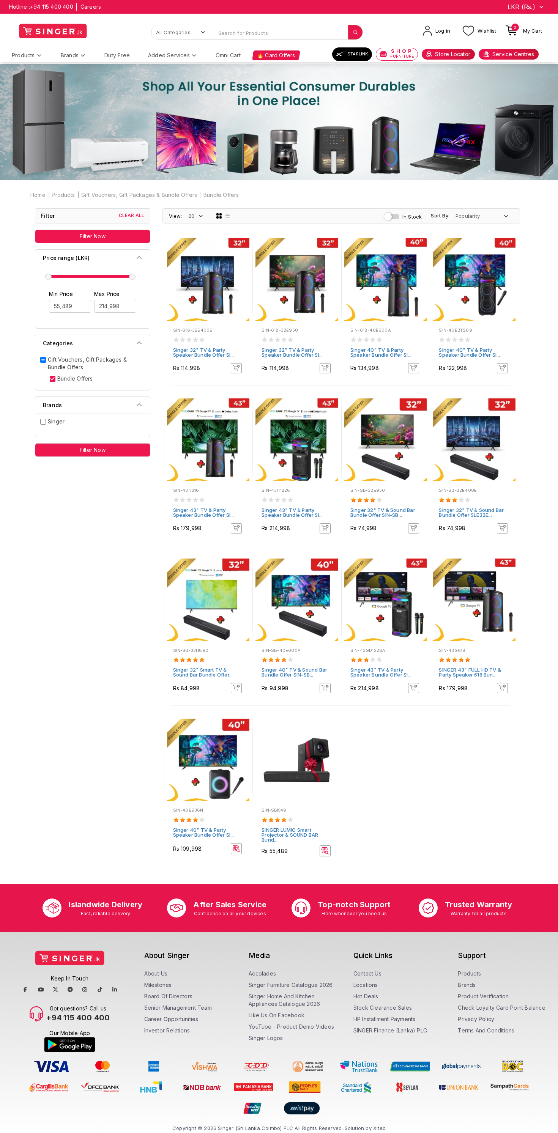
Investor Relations (167, 1030)
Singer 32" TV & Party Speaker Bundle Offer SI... (203, 352)
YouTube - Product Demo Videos (291, 1026)
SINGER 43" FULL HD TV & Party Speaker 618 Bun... (470, 672)
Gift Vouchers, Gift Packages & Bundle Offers (139, 195)
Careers (90, 6)
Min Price (61, 294)
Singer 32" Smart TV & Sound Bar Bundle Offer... (203, 672)
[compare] (241, 260)
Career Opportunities (171, 1019)
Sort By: (440, 215)
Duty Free (117, 55)
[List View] (227, 215)
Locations (365, 985)
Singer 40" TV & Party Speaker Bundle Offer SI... (380, 352)
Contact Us (367, 973)
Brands (70, 55)
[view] (241, 270)
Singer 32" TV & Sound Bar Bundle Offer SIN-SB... (382, 512)
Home (38, 195)
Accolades (262, 973)
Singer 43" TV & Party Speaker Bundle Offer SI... (203, 512)
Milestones (158, 985)
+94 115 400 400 (51, 6)
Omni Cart (228, 55)
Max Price (107, 294)
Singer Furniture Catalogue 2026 (291, 985)
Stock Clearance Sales (382, 1007)
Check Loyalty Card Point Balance (501, 1007)
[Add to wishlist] (241, 249)
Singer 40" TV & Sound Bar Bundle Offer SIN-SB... (294, 672)
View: (175, 216)
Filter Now (93, 236)
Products (23, 55)
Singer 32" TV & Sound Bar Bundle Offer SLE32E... (471, 512)
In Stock (412, 217)
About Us (156, 973)
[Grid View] (219, 215)
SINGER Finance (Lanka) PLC (390, 1030)
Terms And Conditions (486, 1030)
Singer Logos (266, 1038)
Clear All (132, 215)
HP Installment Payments (384, 1019)
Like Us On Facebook (276, 1015)
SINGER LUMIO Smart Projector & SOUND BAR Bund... (290, 835)
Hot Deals (365, 996)
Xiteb (379, 1128)
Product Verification (483, 996)
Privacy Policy (476, 1019)
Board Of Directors (168, 996)
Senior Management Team (178, 1007)
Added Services (169, 55)
